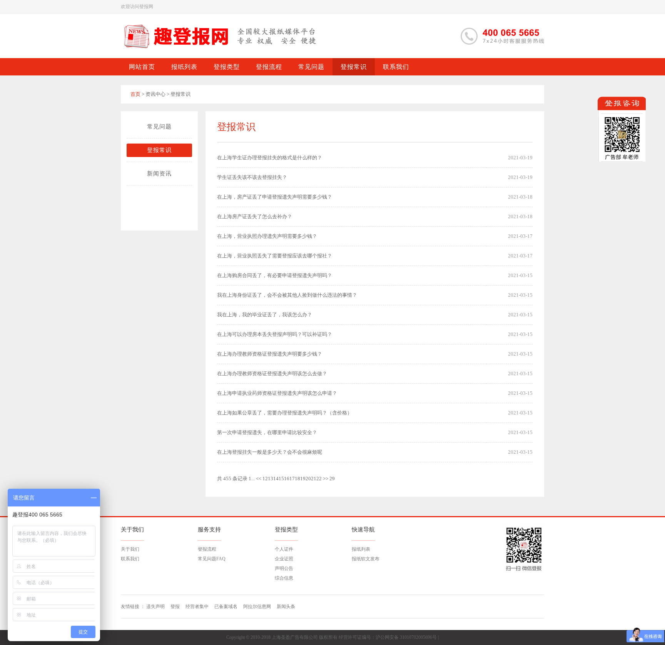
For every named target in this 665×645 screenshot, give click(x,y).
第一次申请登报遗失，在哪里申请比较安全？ (267, 432)
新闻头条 (286, 606)
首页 (135, 94)
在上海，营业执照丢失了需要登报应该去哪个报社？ (274, 256)
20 (308, 478)
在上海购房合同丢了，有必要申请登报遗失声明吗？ (274, 275)
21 (313, 478)
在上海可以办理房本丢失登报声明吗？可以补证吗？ (274, 334)
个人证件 (284, 549)
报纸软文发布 (365, 558)
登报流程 (207, 549)
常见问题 (159, 127)
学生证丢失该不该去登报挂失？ (252, 177)
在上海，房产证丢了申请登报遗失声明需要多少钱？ (274, 197)
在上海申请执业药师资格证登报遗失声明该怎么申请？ (277, 393)
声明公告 (284, 568)
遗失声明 (155, 606)
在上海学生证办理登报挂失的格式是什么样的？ (269, 157)
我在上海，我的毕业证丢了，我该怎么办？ (264, 314)
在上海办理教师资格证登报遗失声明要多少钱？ (269, 354)
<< (258, 478)
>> (325, 478)
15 (281, 478)
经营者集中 (197, 606)
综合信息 (284, 578)
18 (297, 478)
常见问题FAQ (212, 558)
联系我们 (130, 558)
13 (270, 478)
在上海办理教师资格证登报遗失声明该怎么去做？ (272, 373)
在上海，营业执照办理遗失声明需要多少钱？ (267, 236)
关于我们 (130, 549)
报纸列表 (361, 549)
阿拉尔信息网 (257, 606)
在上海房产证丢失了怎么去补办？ (254, 216)
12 (265, 478)
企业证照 (284, 558)
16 (286, 478)
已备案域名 (225, 606)
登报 (175, 606)
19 (303, 478)
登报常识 (159, 150)
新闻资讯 (159, 173)
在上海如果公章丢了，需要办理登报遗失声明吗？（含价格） (284, 413)
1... (252, 478)
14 (276, 478)
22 (319, 478)
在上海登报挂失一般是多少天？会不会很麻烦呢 (269, 452)
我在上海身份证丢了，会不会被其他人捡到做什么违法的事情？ (287, 295)
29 (332, 478)
